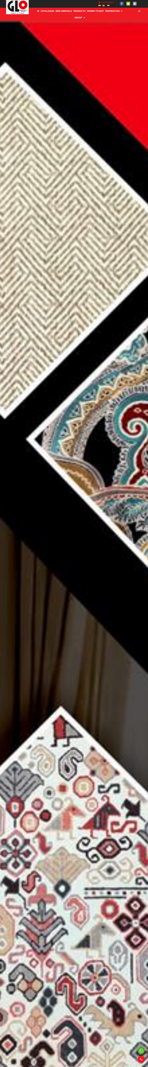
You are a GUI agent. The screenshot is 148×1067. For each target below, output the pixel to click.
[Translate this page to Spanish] (99, 5)
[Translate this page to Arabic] (108, 5)
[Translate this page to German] (103, 5)
